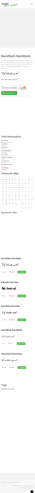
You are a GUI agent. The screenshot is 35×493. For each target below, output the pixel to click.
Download (22, 272)
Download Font (10, 93)
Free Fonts (25, 488)
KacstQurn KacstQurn (11, 258)
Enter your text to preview (9, 79)
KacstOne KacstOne (10, 306)
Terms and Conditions (25, 96)
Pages (32, 486)
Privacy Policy (16, 486)
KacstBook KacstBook (11, 330)
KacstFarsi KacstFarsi (11, 354)
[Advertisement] (17, 27)
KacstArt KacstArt (10, 282)
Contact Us (31, 488)
